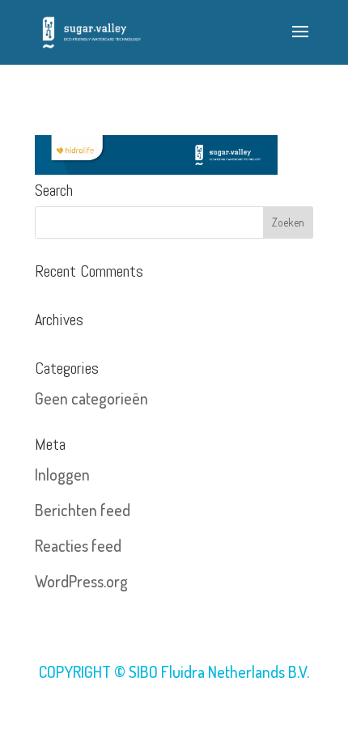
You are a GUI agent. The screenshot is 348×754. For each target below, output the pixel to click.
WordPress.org (81, 580)
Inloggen (62, 474)
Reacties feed (78, 545)
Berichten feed (82, 509)
